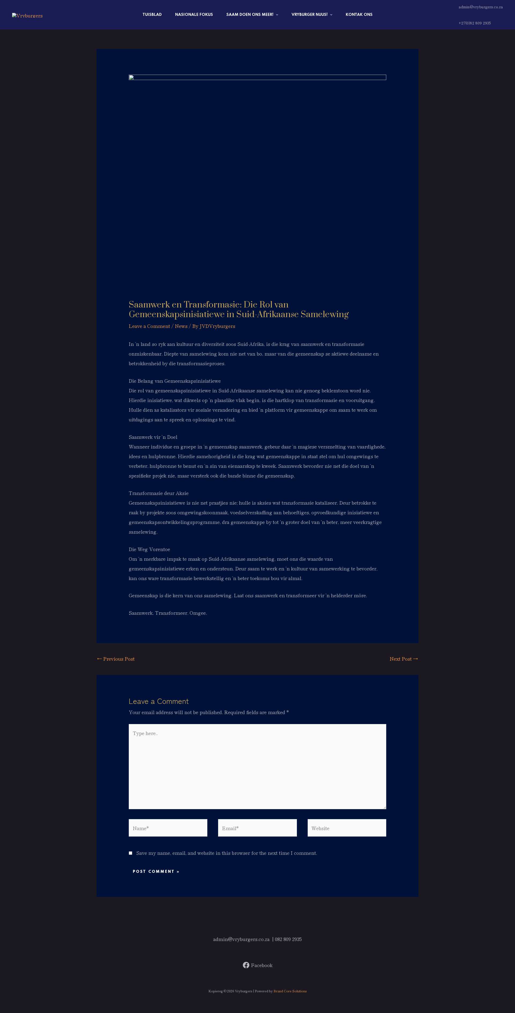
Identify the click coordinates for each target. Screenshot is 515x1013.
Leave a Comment (149, 325)
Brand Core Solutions (290, 991)
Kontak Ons (359, 15)
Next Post (404, 658)
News (181, 325)
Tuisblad (152, 15)
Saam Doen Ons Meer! (249, 15)
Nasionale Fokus (194, 15)
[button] (275, 15)
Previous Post (116, 658)
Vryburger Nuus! (310, 15)
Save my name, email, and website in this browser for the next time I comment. (226, 852)
